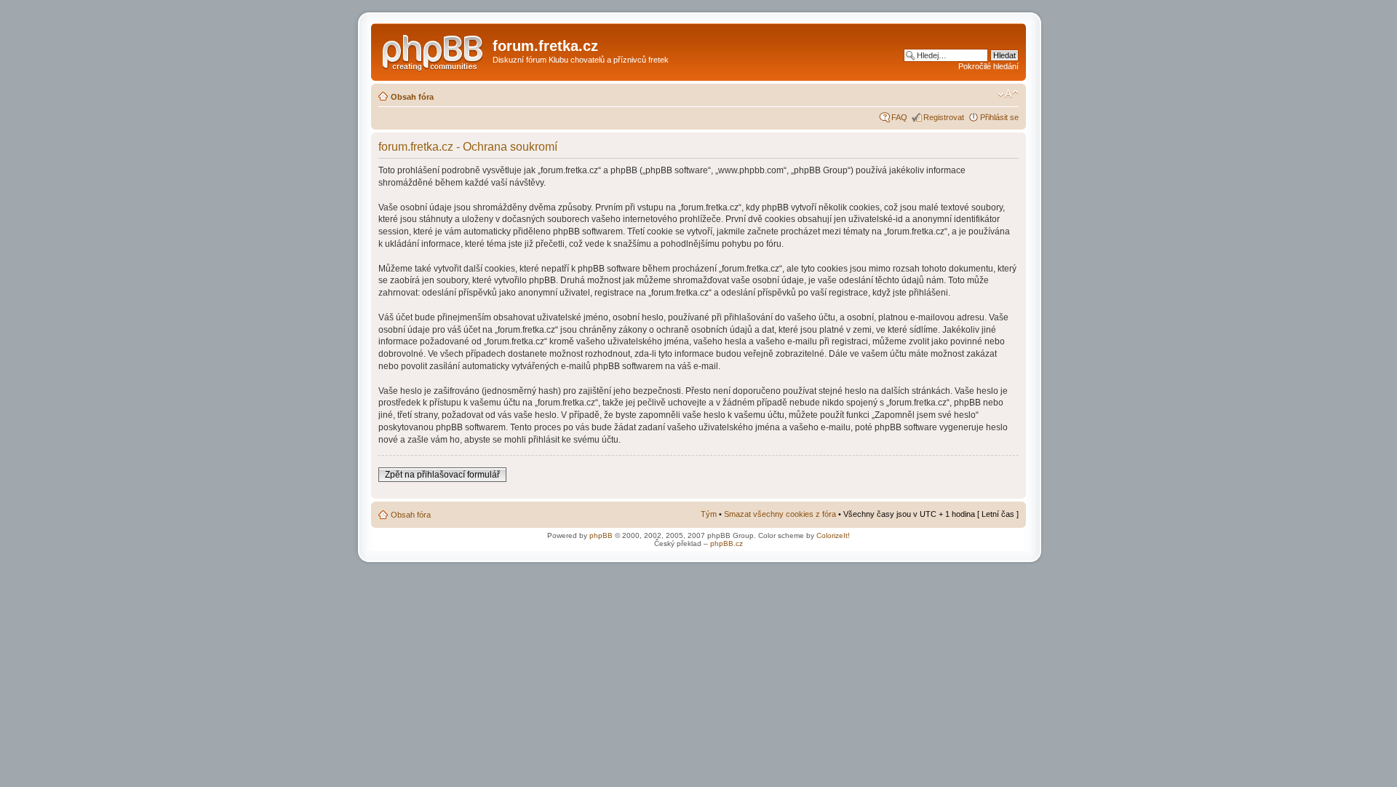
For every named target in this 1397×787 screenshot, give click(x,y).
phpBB (601, 535)
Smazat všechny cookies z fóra (780, 514)
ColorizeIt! (833, 535)
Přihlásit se (999, 117)
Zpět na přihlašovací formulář (442, 475)
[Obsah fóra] (434, 50)
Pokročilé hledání (988, 66)
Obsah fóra (412, 96)
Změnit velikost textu (1008, 93)
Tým (709, 514)
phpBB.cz (726, 543)
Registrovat (943, 117)
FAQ (899, 117)
